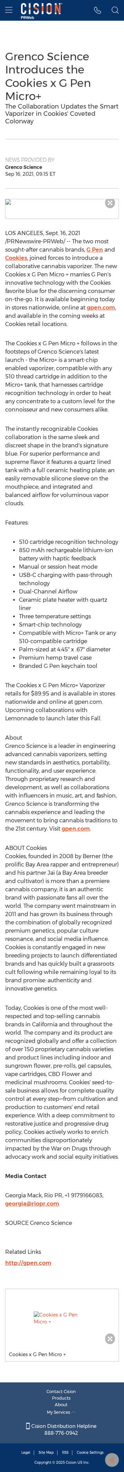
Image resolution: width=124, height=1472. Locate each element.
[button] (62, 202)
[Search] (115, 10)
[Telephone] (97, 10)
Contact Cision (61, 1391)
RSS (65, 1452)
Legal (25, 1452)
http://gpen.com (28, 1263)
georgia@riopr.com (32, 1203)
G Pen (94, 249)
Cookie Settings (90, 1452)
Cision (71, 1462)
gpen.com (101, 307)
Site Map (46, 1452)
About (61, 1404)
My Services (59, 1412)
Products (61, 1398)
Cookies (16, 258)
